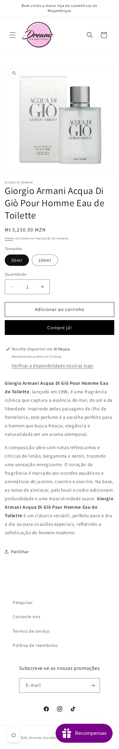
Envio (9, 238)
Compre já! (59, 328)
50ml (16, 260)
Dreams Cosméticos (45, 737)
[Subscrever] (93, 685)
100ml (44, 260)
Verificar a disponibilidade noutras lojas (53, 365)
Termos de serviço (31, 631)
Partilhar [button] (20, 551)
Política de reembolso (35, 645)
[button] (13, 35)
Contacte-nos (26, 616)
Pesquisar (23, 602)
